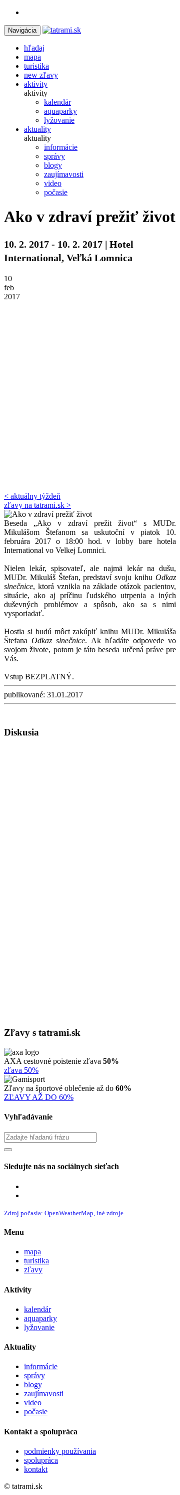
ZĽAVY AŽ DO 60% (39, 1097)
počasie (36, 1411)
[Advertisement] (90, 396)
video (33, 1402)
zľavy (33, 1269)
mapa (32, 1251)
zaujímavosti (44, 1393)
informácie (41, 1366)
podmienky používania (60, 1451)
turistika (36, 1260)
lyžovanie (39, 1327)
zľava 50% (21, 1070)
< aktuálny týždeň (32, 496)
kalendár (37, 1309)
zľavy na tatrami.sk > (37, 505)
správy (34, 1375)
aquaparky (40, 1318)
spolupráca (41, 1460)
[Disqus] (90, 881)
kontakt (36, 1469)
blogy (33, 1384)
